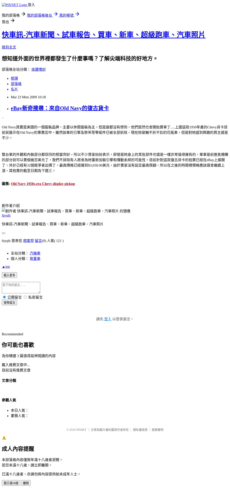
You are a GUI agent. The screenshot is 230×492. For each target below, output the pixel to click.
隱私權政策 (140, 429)
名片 (14, 89)
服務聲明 (158, 429)
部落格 (16, 84)
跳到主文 (9, 47)
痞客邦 (28, 241)
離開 (26, 483)
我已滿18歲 (11, 483)
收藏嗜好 (38, 69)
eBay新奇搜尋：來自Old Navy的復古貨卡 (60, 108)
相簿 (14, 78)
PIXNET (81, 429)
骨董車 (35, 259)
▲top (6, 266)
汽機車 (35, 253)
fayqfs (6, 215)
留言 (38, 241)
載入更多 (9, 275)
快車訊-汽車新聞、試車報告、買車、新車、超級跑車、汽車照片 (104, 35)
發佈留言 (9, 302)
